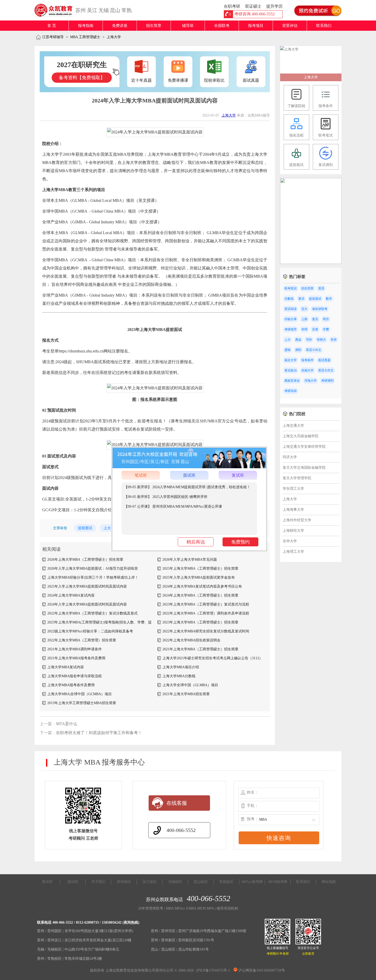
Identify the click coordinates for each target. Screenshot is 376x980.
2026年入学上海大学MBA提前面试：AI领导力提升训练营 (92, 568)
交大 (304, 309)
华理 (304, 329)
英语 (321, 288)
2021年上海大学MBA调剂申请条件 (74, 649)
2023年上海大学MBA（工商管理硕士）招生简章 (200, 622)
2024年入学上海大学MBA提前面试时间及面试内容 (87, 604)
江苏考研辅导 (53, 37)
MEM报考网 (277, 882)
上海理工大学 (293, 552)
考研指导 (290, 329)
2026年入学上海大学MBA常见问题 (189, 559)
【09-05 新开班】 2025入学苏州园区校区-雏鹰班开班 (165, 497)
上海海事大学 (293, 510)
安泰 (315, 329)
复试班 (238, 475)
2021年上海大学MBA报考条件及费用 (76, 658)
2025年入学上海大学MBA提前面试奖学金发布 (198, 577)
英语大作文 (326, 370)
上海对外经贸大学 (297, 520)
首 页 (51, 26)
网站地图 (329, 882)
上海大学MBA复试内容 (65, 667)
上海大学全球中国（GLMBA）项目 (190, 685)
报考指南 (85, 26)
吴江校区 (149, 882)
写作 (309, 339)
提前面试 (85, 528)
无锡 (103, 10)
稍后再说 (195, 542)
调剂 (298, 350)
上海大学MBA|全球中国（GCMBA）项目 (79, 694)
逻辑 (287, 350)
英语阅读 (290, 309)
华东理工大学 (293, 489)
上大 (107, 528)
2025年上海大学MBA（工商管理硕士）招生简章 (200, 568)
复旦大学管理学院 (297, 478)
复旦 (315, 319)
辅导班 (188, 26)
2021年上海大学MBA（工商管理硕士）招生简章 (200, 649)
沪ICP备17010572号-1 (213, 970)
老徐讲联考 (319, 309)
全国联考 (221, 26)
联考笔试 (290, 288)
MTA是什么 (66, 724)
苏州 (80, 10)
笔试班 (141, 475)
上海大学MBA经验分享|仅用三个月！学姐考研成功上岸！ (92, 577)
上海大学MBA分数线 (178, 676)
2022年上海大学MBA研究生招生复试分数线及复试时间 (205, 631)
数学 (329, 298)
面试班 (189, 475)
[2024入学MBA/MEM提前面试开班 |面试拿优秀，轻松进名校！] (310, 263)
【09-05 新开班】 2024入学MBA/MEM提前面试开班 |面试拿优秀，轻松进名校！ (187, 487)
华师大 (321, 339)
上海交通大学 (293, 426)
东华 (333, 339)
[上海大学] (289, 49)
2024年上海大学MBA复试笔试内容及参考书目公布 (202, 586)
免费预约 (240, 542)
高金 (298, 339)
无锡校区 (175, 882)
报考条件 (307, 360)
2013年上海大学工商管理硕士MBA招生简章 (81, 703)
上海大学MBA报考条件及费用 (71, 685)
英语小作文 (313, 350)
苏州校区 (124, 882)
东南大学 (307, 370)
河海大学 (310, 380)
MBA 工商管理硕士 (85, 37)
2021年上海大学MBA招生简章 (186, 694)
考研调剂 (327, 380)
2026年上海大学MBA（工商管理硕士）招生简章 (85, 559)
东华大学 (290, 541)
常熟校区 (226, 882)
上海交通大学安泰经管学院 (304, 447)
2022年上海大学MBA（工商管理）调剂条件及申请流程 (205, 613)
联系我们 (323, 26)
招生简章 (153, 26)
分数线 (289, 298)
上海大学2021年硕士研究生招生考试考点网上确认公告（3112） (212, 658)
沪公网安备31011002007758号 (261, 970)
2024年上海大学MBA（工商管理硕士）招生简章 (200, 595)
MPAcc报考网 (252, 882)
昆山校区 (201, 882)
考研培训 (290, 391)
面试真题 (324, 360)
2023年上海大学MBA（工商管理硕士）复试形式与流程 (205, 604)
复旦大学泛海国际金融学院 (304, 468)
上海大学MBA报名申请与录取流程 (74, 676)
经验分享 (290, 319)
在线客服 (177, 803)
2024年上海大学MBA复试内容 (71, 595)
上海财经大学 (293, 531)
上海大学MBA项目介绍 (180, 667)
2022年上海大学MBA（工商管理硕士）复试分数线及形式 (92, 613)
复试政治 (290, 370)
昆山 (115, 10)
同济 (326, 319)
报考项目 (255, 26)
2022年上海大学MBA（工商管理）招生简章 (81, 640)
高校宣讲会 (292, 380)
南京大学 (290, 360)
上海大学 (114, 37)
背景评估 (289, 26)
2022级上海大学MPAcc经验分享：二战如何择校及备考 (90, 631)
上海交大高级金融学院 (300, 436)
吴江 (92, 10)
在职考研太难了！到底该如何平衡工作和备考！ (99, 733)
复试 (301, 298)
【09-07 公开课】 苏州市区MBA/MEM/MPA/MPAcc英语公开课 (173, 506)
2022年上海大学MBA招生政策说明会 (191, 640)
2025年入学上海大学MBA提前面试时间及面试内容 (87, 586)
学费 (326, 329)
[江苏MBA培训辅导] (56, 10)
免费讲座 (119, 26)
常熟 (126, 10)
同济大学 (290, 457)
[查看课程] (189, 467)
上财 (304, 319)
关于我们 (98, 882)
